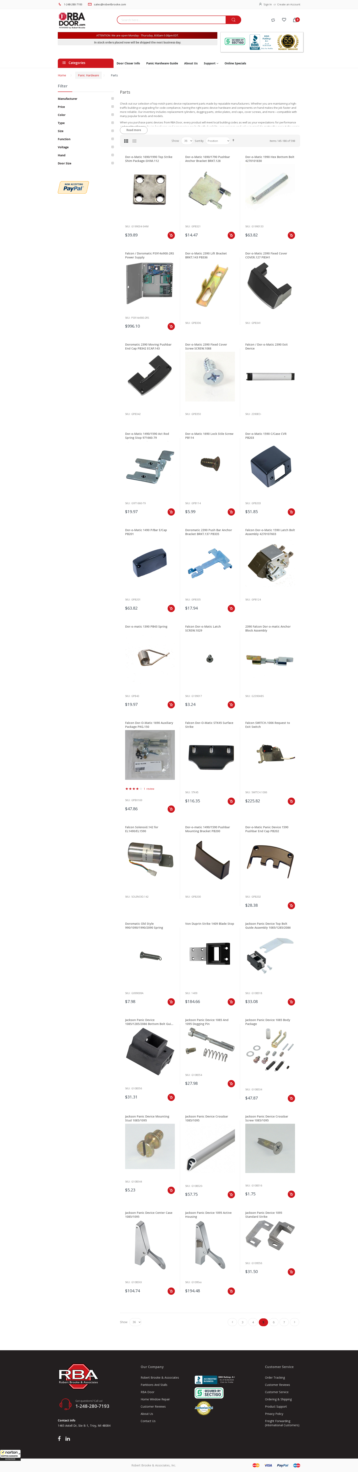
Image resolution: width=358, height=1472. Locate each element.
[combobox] (171, 20)
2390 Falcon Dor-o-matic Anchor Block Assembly (268, 628)
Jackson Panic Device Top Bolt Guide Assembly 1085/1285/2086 (268, 925)
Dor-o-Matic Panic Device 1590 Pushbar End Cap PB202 (266, 829)
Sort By (199, 141)
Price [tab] (61, 107)
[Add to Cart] (171, 235)
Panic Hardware (88, 75)
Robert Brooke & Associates (160, 1377)
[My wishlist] (284, 20)
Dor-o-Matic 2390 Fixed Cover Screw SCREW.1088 (206, 346)
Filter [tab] (63, 86)
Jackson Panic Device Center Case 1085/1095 (148, 1215)
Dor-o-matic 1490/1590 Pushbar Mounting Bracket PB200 (207, 829)
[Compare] (273, 20)
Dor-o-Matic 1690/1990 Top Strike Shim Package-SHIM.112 (148, 159)
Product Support (276, 1406)
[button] (10, 1455)
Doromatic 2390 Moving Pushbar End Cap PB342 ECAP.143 (148, 346)
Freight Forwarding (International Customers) (282, 1423)
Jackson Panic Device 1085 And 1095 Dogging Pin (207, 1022)
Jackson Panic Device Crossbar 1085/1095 (206, 1118)
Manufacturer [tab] (67, 99)
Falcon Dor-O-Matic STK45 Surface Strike (209, 725)
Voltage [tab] (63, 147)
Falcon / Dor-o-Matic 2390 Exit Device (266, 346)
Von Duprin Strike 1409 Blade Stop (209, 924)
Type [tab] (61, 123)
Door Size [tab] (64, 163)
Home (62, 75)
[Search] (233, 20)
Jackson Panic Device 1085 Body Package (267, 1022)
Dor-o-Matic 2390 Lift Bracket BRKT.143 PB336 (206, 255)
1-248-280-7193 (73, 4)
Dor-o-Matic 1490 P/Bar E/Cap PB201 (146, 532)
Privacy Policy (274, 1414)
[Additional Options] (73, 183)
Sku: (127, 226)
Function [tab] (64, 139)
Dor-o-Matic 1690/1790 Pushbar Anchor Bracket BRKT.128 (207, 159)
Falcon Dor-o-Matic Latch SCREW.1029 (203, 628)
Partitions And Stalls (154, 1385)
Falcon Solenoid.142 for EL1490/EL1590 (141, 829)
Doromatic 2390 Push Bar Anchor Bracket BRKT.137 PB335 (208, 532)
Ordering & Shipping (278, 1399)
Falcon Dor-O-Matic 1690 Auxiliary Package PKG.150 (149, 725)
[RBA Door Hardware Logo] (86, 20)
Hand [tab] (61, 155)
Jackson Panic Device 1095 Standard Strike (263, 1215)
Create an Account (288, 4)
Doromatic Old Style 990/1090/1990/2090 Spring (144, 925)
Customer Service (277, 1392)
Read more (133, 130)
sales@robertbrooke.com (110, 4)
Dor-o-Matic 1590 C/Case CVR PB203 (266, 436)
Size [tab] (60, 131)
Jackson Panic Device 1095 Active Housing (208, 1215)
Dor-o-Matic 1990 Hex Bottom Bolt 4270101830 (269, 159)
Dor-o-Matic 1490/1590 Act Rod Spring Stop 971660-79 (147, 436)
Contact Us (148, 1421)
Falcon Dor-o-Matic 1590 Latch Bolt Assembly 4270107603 (270, 532)
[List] (134, 141)
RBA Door (147, 1392)
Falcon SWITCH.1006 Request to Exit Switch (267, 725)
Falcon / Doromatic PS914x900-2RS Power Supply (149, 255)
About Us (147, 1414)
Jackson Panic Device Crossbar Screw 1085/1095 (266, 1118)
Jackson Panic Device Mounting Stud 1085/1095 (147, 1118)
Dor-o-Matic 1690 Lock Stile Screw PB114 (209, 436)
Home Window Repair (155, 1399)
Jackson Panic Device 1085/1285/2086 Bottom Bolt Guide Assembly (149, 1022)
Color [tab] (61, 115)
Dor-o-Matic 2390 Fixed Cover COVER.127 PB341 (266, 255)
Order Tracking (275, 1377)
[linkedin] (67, 1439)
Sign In (268, 4)
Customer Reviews (153, 1406)
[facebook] (60, 1439)
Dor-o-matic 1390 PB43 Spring (146, 626)
